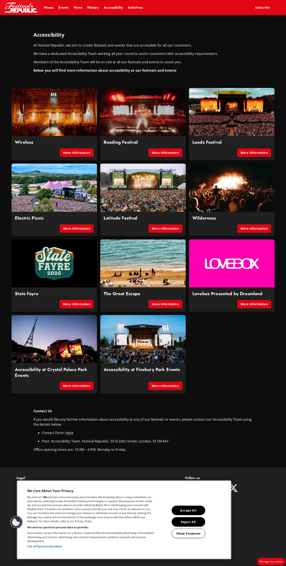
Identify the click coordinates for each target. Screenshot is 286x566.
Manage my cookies (271, 561)
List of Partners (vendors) (44, 546)
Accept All (188, 510)
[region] (124, 519)
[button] (20, 7)
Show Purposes (188, 533)
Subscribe (262, 7)
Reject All (188, 522)
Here (69, 432)
